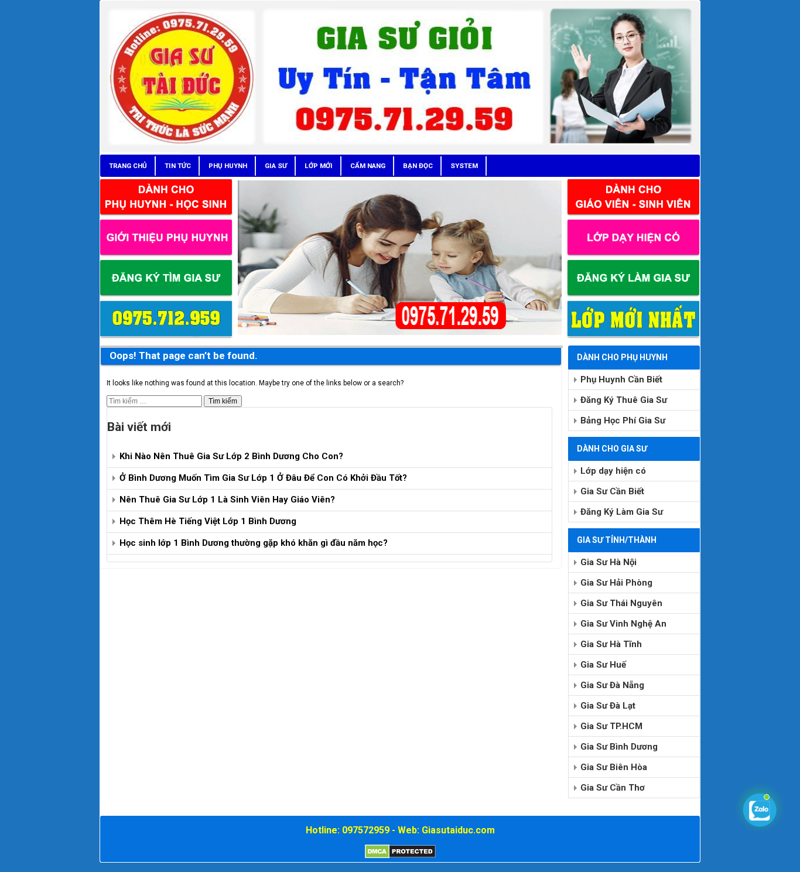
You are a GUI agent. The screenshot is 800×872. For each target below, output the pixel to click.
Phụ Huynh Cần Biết (621, 379)
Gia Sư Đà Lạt (607, 705)
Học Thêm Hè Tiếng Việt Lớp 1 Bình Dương (207, 521)
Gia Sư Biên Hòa (613, 767)
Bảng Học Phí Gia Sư (622, 420)
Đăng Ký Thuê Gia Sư (623, 400)
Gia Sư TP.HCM (611, 726)
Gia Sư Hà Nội (608, 562)
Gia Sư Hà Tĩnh (611, 644)
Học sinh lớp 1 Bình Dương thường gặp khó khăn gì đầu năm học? (253, 543)
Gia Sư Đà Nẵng (612, 685)
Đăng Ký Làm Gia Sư (621, 512)
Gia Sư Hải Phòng (616, 582)
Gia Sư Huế (603, 664)
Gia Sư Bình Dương (619, 746)
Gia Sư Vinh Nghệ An (623, 623)
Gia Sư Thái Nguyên (621, 603)
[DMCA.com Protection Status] (400, 856)
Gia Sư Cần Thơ (612, 787)
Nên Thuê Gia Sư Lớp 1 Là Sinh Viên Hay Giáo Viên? (227, 499)
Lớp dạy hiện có (613, 471)
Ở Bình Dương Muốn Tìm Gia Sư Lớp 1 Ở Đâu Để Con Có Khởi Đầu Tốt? (263, 478)
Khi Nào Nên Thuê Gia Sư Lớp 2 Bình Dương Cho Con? (231, 456)
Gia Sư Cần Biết (612, 491)
